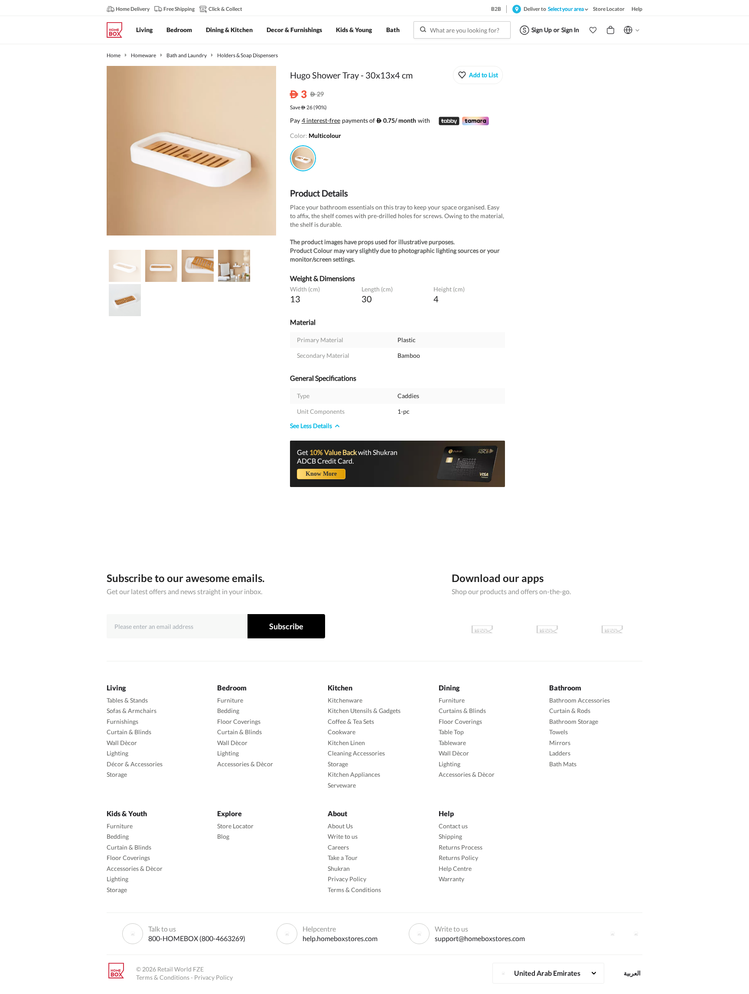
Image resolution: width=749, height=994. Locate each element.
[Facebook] (612, 933)
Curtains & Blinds (462, 710)
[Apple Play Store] (482, 629)
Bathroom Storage (573, 721)
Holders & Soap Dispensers (247, 55)
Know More (321, 474)
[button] (593, 30)
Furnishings (122, 721)
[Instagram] (635, 933)
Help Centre (455, 868)
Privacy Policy (347, 879)
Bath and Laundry (186, 55)
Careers (338, 847)
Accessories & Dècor (245, 764)
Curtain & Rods (569, 710)
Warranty (451, 879)
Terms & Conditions (354, 889)
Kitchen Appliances (354, 774)
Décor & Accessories (135, 764)
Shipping (450, 836)
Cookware (341, 732)
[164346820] (303, 158)
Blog (223, 836)
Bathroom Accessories (579, 700)
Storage (117, 774)
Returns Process (460, 847)
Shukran (339, 868)
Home (113, 55)
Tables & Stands (127, 700)
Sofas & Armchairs (131, 710)
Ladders (559, 753)
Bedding (228, 710)
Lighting (117, 753)
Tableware (452, 742)
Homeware (143, 55)
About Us (340, 826)
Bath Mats (562, 764)
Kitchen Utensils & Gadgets (364, 710)
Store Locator (235, 826)
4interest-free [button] (321, 121)
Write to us (343, 836)
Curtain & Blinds (129, 732)
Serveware (342, 785)
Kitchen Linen (346, 742)
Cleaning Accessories (356, 753)
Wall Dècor (122, 742)
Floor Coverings (239, 721)
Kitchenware (345, 700)
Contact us (453, 826)
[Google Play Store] (547, 629)
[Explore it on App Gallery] (612, 629)
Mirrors (559, 742)
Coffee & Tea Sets (351, 721)
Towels (558, 732)
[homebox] (118, 30)
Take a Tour (343, 857)
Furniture (230, 700)
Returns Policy (458, 857)
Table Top (451, 732)
